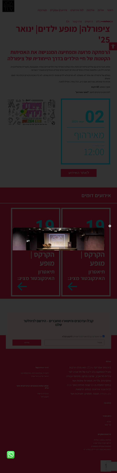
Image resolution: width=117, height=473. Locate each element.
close (110, 226)
